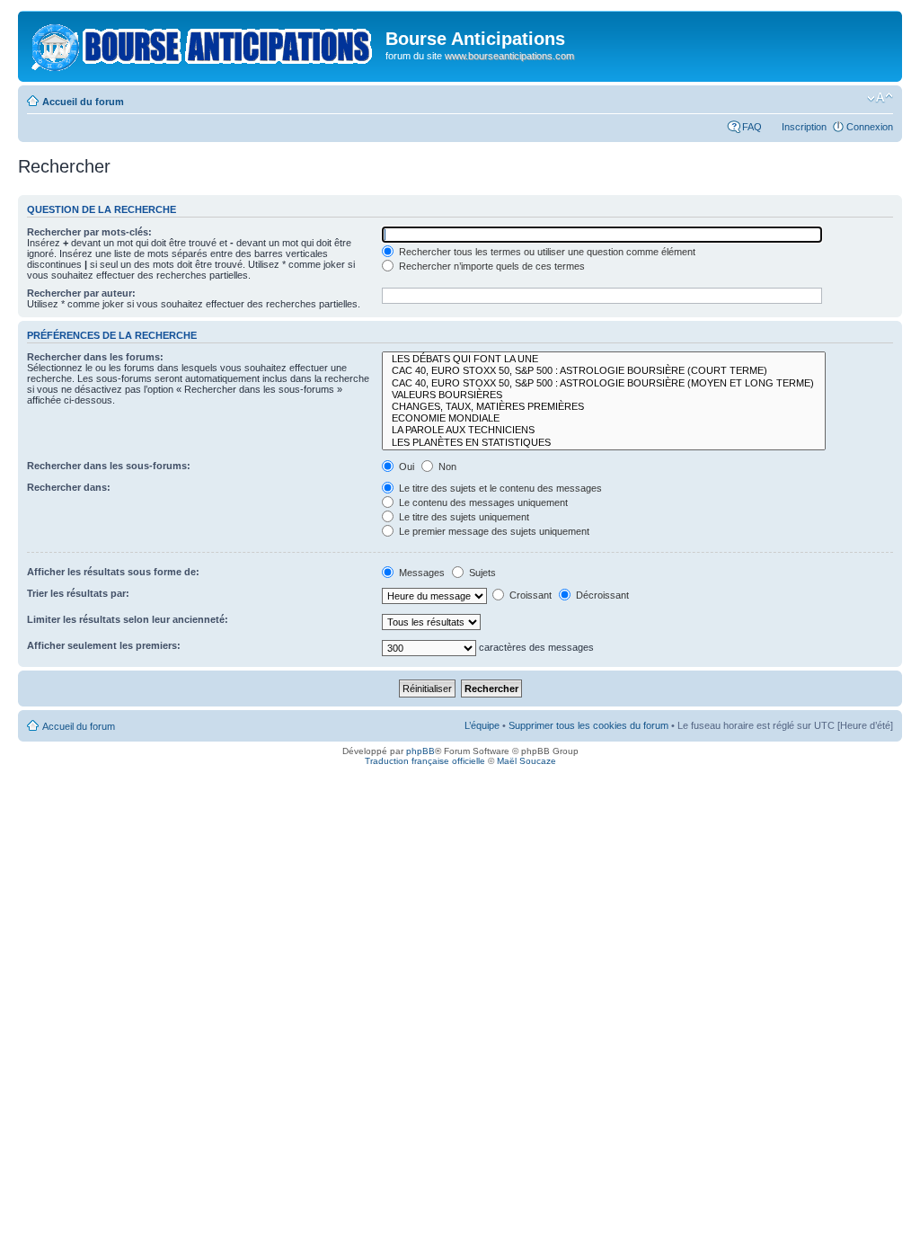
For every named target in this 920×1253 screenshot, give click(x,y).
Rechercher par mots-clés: (89, 232)
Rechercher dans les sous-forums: (108, 465)
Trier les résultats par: (78, 593)
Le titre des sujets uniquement (462, 516)
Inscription (804, 126)
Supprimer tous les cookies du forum (588, 725)
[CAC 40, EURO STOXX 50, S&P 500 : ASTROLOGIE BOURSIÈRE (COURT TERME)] (604, 371)
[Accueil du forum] (203, 44)
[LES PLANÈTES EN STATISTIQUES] (604, 443)
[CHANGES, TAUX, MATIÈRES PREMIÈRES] (604, 407)
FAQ (752, 126)
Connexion (869, 126)
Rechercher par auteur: (81, 293)
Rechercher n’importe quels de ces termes (490, 266)
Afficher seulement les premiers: (104, 645)
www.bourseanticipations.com (509, 55)
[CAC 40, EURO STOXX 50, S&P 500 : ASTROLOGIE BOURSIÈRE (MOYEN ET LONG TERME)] (604, 383)
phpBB (420, 751)
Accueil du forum (83, 101)
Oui (405, 466)
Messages (420, 572)
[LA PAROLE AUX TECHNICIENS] (604, 430)
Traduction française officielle (425, 761)
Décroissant (601, 595)
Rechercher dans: (69, 487)
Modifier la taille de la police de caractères (880, 98)
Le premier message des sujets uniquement (492, 531)
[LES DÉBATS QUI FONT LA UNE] (604, 359)
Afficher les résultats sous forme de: (113, 571)
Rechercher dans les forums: (95, 356)
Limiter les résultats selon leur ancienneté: (127, 619)
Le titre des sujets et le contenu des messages (499, 488)
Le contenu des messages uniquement (482, 502)
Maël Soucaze (526, 761)
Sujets (481, 572)
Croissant (529, 595)
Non (446, 466)
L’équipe (482, 725)
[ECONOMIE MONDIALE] (604, 418)
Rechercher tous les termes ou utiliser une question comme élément (545, 251)
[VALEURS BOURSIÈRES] (604, 395)
